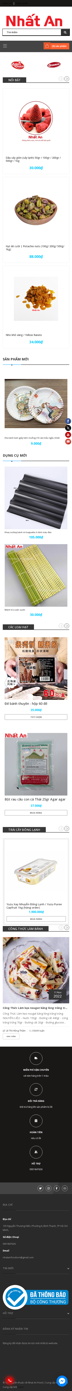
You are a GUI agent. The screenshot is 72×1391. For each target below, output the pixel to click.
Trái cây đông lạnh (24, 830)
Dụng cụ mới (15, 455)
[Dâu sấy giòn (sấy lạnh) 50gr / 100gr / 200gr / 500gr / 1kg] (36, 121)
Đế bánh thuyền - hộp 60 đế (26, 703)
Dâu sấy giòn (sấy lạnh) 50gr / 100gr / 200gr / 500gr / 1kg (33, 159)
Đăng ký (7, 3)
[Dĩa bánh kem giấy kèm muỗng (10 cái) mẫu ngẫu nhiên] (36, 403)
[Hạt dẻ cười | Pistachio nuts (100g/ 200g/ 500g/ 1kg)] (36, 210)
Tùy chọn (36, 717)
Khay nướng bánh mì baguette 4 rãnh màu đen (28, 532)
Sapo (21, 1387)
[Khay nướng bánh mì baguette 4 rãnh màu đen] (36, 498)
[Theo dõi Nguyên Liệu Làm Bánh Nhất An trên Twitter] (40, 1188)
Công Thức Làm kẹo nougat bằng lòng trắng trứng (37, 1008)
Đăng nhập (22, 3)
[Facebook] (57, 1188)
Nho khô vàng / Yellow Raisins (24, 335)
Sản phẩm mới (16, 359)
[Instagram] (49, 1188)
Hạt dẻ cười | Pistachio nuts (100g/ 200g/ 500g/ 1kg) (35, 247)
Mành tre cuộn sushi (15, 609)
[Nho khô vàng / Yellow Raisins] (36, 299)
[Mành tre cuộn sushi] (36, 575)
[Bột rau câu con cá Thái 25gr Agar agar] (36, 764)
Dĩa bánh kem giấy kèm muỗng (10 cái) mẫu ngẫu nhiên (32, 437)
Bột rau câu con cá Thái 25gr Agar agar (35, 799)
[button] (66, 78)
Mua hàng (36, 812)
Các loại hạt (18, 627)
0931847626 (9, 1243)
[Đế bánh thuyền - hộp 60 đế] (36, 668)
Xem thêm (11, 1036)
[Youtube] (65, 1188)
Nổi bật (14, 80)
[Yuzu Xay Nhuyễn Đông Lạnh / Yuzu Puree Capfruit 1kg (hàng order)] (36, 871)
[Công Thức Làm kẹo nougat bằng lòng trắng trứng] (36, 970)
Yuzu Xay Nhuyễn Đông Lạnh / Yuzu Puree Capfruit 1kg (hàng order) (34, 905)
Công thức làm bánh (25, 929)
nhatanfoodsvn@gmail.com (18, 1257)
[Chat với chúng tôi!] (62, 1381)
